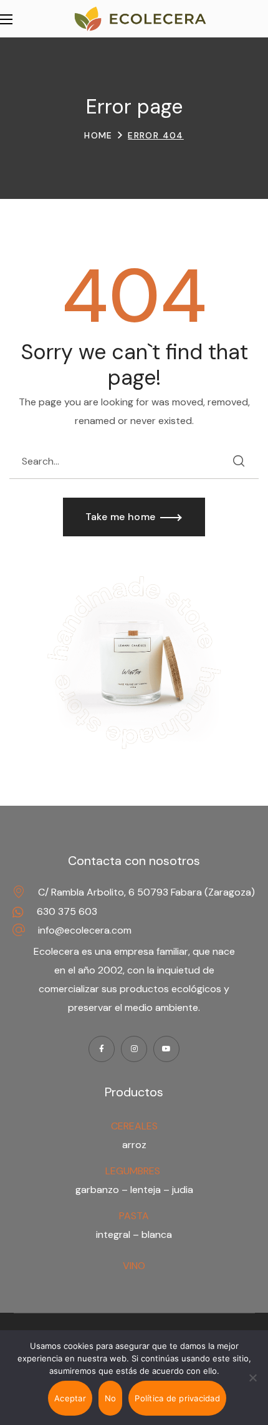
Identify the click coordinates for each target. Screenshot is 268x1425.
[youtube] (166, 1049)
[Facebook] (102, 1049)
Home (98, 135)
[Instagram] (134, 1049)
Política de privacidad (177, 1398)
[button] (134, 517)
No (111, 1398)
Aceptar (70, 1398)
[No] (252, 1377)
